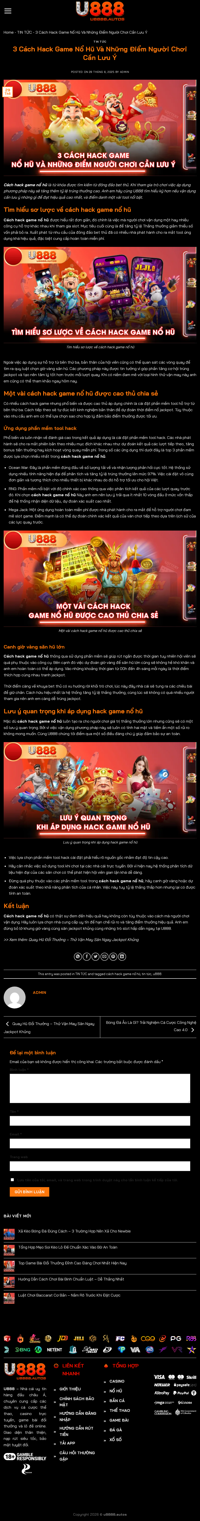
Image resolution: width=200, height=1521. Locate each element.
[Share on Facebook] (87, 957)
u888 (157, 974)
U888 (138, 190)
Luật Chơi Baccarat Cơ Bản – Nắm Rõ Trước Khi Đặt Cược (69, 1295)
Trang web (19, 1157)
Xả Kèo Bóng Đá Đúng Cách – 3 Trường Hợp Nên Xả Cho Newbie (74, 1231)
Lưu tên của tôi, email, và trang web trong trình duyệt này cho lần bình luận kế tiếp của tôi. (97, 1180)
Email (16, 1134)
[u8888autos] (100, 11)
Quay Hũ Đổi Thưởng (47, 939)
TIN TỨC (24, 32)
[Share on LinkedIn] (122, 957)
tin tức (146, 974)
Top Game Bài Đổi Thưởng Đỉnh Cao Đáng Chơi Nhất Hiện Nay (72, 1263)
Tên (14, 1111)
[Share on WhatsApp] (78, 957)
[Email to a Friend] (104, 957)
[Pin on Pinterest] (113, 957)
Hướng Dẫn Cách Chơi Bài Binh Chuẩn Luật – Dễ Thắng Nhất (71, 1279)
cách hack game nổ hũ (123, 974)
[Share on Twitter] (95, 957)
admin (124, 72)
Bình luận (19, 1069)
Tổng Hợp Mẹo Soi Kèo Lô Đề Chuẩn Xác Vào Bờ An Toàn (67, 1247)
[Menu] (8, 10)
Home (9, 32)
